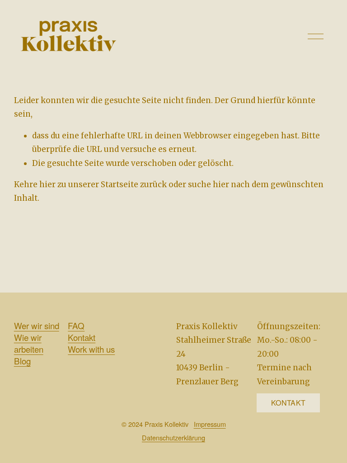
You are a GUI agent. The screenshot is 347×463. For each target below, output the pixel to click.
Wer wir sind (36, 325)
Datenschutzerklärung (173, 437)
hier (47, 184)
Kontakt (81, 337)
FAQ (76, 325)
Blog (22, 361)
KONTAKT (288, 402)
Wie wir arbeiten (28, 343)
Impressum (210, 424)
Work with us (91, 349)
